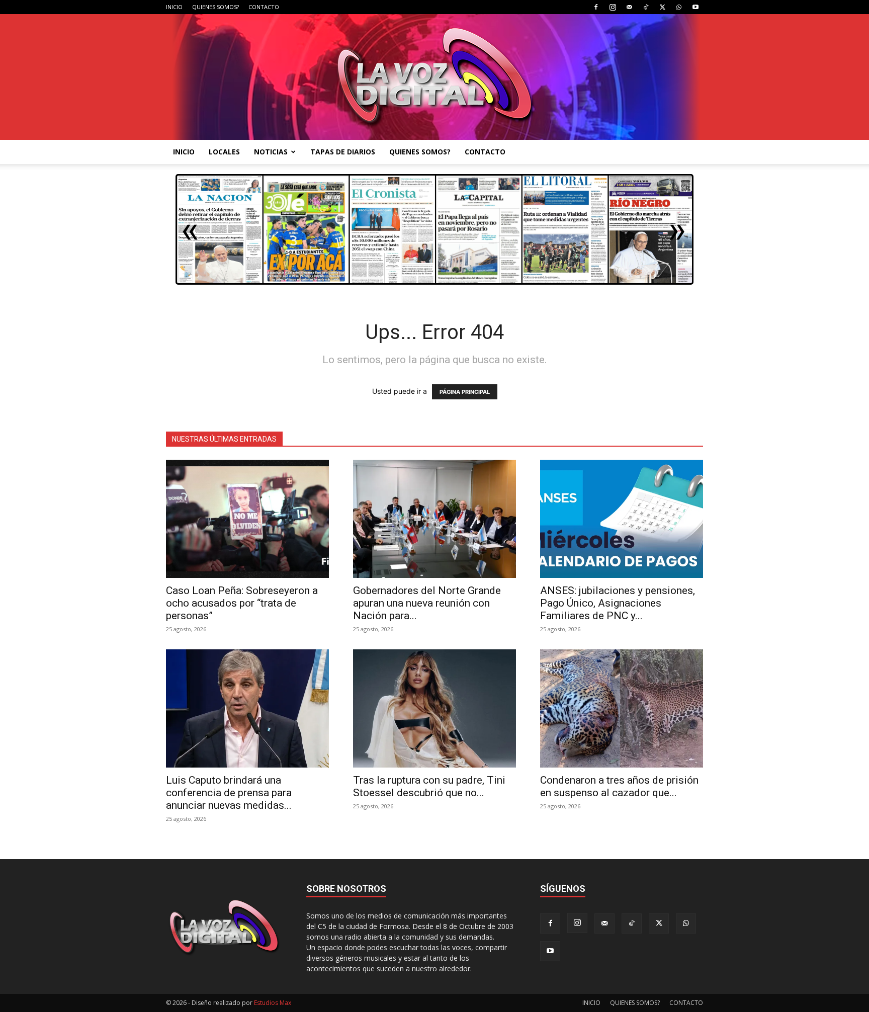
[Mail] (629, 7)
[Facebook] (595, 7)
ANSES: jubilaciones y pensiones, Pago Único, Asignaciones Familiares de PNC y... (617, 603)
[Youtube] (695, 7)
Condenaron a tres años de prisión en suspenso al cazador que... (619, 786)
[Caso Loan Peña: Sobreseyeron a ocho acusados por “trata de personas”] (247, 519)
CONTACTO (263, 7)
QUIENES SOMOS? (215, 7)
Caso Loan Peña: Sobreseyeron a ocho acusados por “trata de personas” (242, 603)
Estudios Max (272, 1002)
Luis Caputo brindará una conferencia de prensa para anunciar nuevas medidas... (229, 792)
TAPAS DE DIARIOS (342, 151)
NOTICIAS (271, 151)
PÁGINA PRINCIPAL (465, 391)
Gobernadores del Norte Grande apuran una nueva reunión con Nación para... (427, 603)
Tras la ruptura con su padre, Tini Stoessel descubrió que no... (429, 786)
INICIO (174, 7)
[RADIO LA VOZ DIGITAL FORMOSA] (435, 77)
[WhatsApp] (678, 7)
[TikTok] (645, 7)
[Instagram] (612, 7)
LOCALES (224, 151)
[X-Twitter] (662, 7)
